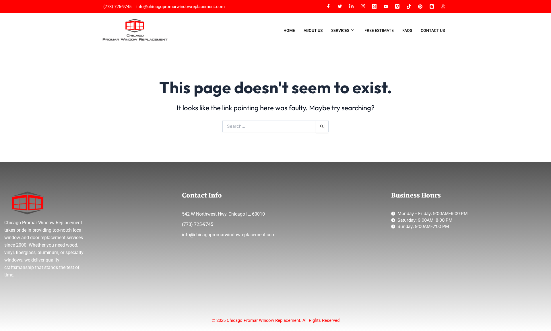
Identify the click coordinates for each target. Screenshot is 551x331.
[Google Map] (443, 6)
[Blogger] (431, 6)
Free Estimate (379, 30)
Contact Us (433, 30)
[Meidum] (374, 6)
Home (289, 30)
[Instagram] (362, 6)
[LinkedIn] (351, 6)
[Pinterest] (420, 6)
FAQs (407, 30)
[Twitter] (339, 6)
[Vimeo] (397, 6)
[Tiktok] (408, 6)
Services (340, 30)
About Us (313, 30)
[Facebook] (328, 6)
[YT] (385, 6)
